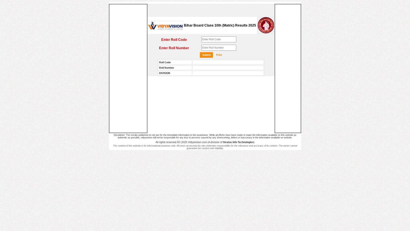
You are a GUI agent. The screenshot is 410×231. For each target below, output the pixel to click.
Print (219, 54)
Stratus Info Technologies (238, 142)
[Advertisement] (128, 68)
